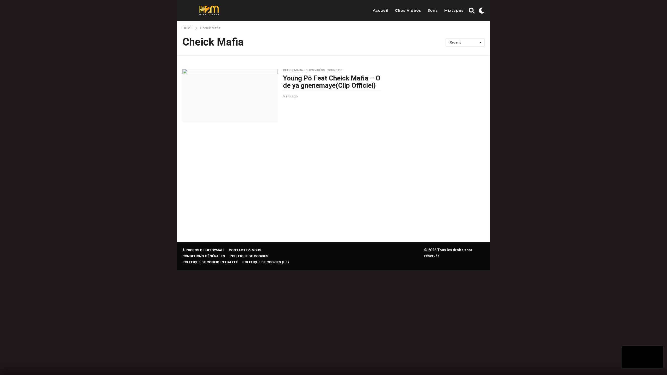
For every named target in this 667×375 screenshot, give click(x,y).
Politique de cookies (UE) (265, 262)
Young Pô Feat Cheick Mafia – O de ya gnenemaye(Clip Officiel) (331, 82)
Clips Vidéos (408, 10)
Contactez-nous (245, 250)
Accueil (380, 10)
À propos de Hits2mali (203, 250)
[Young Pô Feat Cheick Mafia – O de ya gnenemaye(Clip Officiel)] (230, 95)
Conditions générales (203, 256)
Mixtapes (454, 10)
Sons (433, 10)
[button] (472, 10)
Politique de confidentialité (210, 262)
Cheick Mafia (293, 70)
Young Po (334, 70)
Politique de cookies (249, 256)
